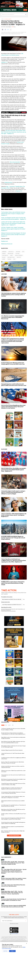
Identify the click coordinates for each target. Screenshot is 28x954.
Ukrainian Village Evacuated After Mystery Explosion (12, 750)
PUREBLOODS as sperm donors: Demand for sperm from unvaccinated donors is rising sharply (12, 583)
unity (14, 259)
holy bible (3, 33)
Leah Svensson (7, 33)
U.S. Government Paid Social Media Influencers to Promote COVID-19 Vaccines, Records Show (13, 793)
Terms (6, 937)
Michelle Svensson (16, 33)
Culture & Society (7, 19)
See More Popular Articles (14, 835)
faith (16, 32)
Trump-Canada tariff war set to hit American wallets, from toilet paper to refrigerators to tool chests (13, 797)
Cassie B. (7, 291)
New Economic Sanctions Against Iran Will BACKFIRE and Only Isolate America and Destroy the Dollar (13, 906)
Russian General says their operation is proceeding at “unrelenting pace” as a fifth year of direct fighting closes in (13, 733)
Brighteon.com (4, 241)
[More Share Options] (11, 29)
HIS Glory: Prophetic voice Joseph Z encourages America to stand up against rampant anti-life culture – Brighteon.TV (13, 229)
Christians (13, 32)
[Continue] (25, 920)
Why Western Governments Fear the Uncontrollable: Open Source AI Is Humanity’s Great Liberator (13, 780)
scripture (19, 257)
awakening (5, 32)
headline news (23, 32)
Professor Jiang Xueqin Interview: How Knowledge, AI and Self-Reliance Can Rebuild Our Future (13, 900)
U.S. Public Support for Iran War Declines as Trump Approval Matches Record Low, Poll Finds (13, 805)
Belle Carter (8, 337)
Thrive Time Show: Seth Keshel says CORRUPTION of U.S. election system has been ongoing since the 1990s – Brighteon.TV (13, 560)
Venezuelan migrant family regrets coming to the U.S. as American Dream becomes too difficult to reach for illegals (13, 492)
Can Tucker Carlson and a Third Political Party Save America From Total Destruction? (13, 885)
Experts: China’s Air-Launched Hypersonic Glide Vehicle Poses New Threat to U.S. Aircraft (12, 762)
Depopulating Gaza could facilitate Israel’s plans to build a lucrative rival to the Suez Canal (13, 384)
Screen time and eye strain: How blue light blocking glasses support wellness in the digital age (13, 823)
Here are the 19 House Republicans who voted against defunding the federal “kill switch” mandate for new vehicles (13, 407)
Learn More (5, 951)
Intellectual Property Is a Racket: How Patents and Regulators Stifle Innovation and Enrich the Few (11, 788)
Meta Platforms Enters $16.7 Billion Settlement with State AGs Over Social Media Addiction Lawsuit (13, 742)
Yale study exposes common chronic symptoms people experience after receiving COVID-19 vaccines (13, 295)
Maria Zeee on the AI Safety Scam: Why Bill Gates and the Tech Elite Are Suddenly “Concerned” (13, 810)
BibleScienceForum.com (6, 243)
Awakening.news (8, 182)
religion (21, 33)
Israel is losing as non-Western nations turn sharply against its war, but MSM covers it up (12, 363)
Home (2, 19)
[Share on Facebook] (5, 29)
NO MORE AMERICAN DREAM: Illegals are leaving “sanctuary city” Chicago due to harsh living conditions (13, 538)
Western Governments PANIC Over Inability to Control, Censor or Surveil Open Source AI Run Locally (13, 879)
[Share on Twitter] (8, 29)
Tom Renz (9, 259)
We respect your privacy (14, 923)
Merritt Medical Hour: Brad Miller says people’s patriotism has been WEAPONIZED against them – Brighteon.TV (13, 470)
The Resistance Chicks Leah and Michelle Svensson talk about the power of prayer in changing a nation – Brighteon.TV (13, 214)
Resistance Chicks (11, 257)
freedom (19, 32)
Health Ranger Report (6, 857)
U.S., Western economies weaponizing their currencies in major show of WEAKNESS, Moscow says (12, 317)
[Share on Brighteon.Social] (2, 29)
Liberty (12, 33)
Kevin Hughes (8, 26)
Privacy (3, 937)
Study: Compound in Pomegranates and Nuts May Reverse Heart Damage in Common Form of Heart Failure (13, 818)
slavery (3, 259)
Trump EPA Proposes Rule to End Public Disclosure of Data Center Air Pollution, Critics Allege (13, 784)
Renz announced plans (15, 162)
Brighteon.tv (9, 32)
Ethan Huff (8, 314)
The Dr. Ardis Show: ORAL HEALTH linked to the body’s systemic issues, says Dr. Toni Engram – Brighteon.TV (13, 515)
